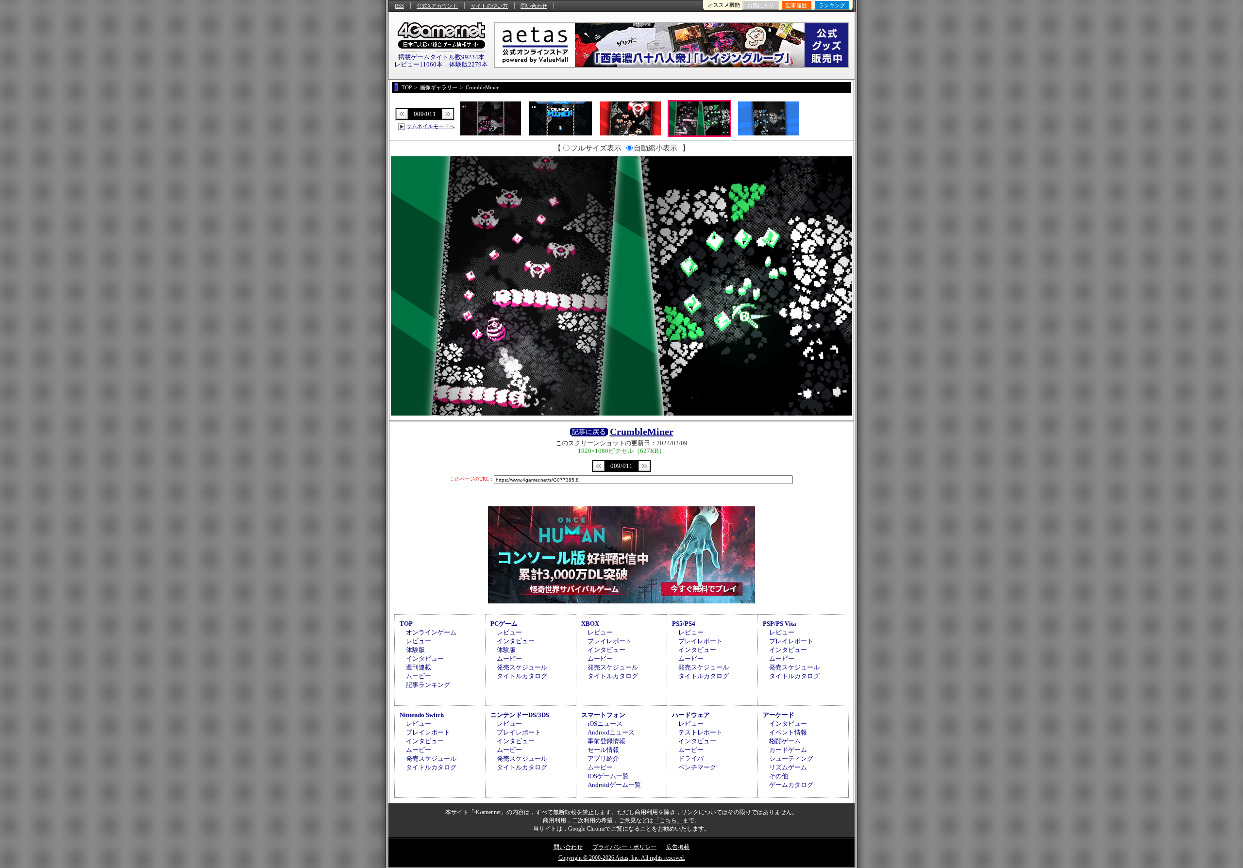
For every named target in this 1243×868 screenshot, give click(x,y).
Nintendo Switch (422, 714)
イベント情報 (788, 732)
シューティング (791, 758)
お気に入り (760, 5)
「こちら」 (668, 820)
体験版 (415, 649)
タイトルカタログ (522, 676)
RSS (399, 6)
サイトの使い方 (489, 6)
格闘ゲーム (785, 741)
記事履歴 (796, 5)
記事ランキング (428, 684)
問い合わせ (534, 6)
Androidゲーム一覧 (614, 784)
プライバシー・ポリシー (624, 847)
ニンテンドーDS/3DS (519, 714)
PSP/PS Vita (779, 623)
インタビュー (425, 658)
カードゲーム (788, 749)
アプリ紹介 (603, 758)
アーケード (778, 714)
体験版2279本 (468, 64)
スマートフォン (603, 714)
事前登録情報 (606, 741)
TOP (406, 623)
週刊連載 (418, 667)
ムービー (418, 676)
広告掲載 (677, 847)
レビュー (418, 641)
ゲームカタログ (791, 784)
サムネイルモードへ (430, 126)
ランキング (832, 5)
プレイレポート (610, 641)
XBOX (590, 623)
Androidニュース (611, 732)
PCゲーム (504, 623)
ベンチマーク (697, 767)
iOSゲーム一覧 (608, 776)
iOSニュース (605, 723)
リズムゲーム (788, 767)
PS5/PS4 (683, 623)
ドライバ (691, 758)
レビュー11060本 (418, 64)
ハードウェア (691, 714)
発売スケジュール (522, 667)
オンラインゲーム (431, 632)
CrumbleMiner (641, 431)
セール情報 (603, 749)
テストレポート (700, 732)
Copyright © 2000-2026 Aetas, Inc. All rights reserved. (621, 857)
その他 (778, 776)
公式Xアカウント (437, 6)
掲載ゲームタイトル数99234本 (441, 57)
